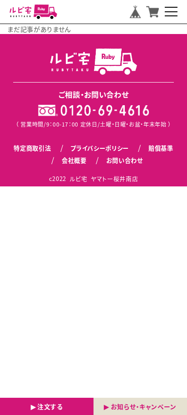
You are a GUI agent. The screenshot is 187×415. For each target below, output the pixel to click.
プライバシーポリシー (99, 148)
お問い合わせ (124, 160)
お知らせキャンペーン (144, 406)
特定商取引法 (32, 148)
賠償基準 (160, 148)
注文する (50, 406)
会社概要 (74, 160)
